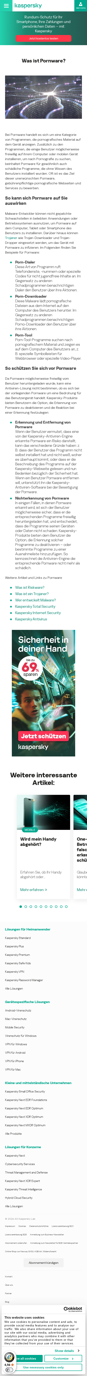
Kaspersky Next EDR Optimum (24, 1108)
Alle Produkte (13, 1133)
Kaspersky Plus (14, 946)
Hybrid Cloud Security (19, 1197)
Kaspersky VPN (14, 971)
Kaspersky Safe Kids (18, 963)
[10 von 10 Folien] (66, 906)
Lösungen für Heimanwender (27, 929)
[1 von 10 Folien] (20, 906)
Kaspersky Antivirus (31, 619)
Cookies (22, 1226)
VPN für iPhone (14, 1061)
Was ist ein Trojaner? (32, 593)
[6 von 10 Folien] (46, 906)
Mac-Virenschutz (16, 1019)
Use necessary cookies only (43, 1367)
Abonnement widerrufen (16, 1243)
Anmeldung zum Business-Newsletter (47, 1234)
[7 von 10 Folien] (51, 906)
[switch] (9, 1370)
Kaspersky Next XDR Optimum (24, 1116)
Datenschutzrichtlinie (38, 1226)
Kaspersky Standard (18, 938)
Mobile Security (14, 1027)
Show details (64, 1351)
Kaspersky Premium (17, 954)
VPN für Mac (13, 1069)
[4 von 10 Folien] (35, 906)
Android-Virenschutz (18, 1010)
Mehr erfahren (32, 889)
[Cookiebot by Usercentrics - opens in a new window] (63, 1309)
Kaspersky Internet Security (38, 612)
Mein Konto (81, 8)
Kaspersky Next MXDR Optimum (25, 1125)
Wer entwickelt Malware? (35, 600)
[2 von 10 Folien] (25, 906)
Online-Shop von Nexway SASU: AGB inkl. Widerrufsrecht (30, 1251)
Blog (7, 1302)
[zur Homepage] (28, 5)
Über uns (9, 1285)
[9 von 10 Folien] (61, 906)
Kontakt (8, 1276)
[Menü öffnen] (6, 5)
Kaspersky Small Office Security (25, 1091)
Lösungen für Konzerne (23, 1147)
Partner (8, 1293)
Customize (61, 1358)
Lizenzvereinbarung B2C (62, 1226)
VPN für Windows (16, 1044)
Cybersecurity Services (20, 1164)
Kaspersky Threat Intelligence (23, 1189)
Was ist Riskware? (29, 587)
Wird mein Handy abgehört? (38, 842)
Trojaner (11, 238)
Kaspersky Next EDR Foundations (26, 1100)
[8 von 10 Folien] (56, 906)
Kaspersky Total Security (35, 606)
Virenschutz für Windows (21, 1035)
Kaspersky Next (15, 1155)
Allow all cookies (24, 1358)
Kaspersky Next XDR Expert (22, 1181)
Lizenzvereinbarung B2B (16, 1234)
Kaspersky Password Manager (24, 980)
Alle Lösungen (14, 988)
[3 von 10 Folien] (30, 906)
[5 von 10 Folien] (41, 906)
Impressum (10, 1226)
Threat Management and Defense (26, 1172)
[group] (43, 847)
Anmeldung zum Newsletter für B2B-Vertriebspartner (54, 1243)
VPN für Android (15, 1052)
